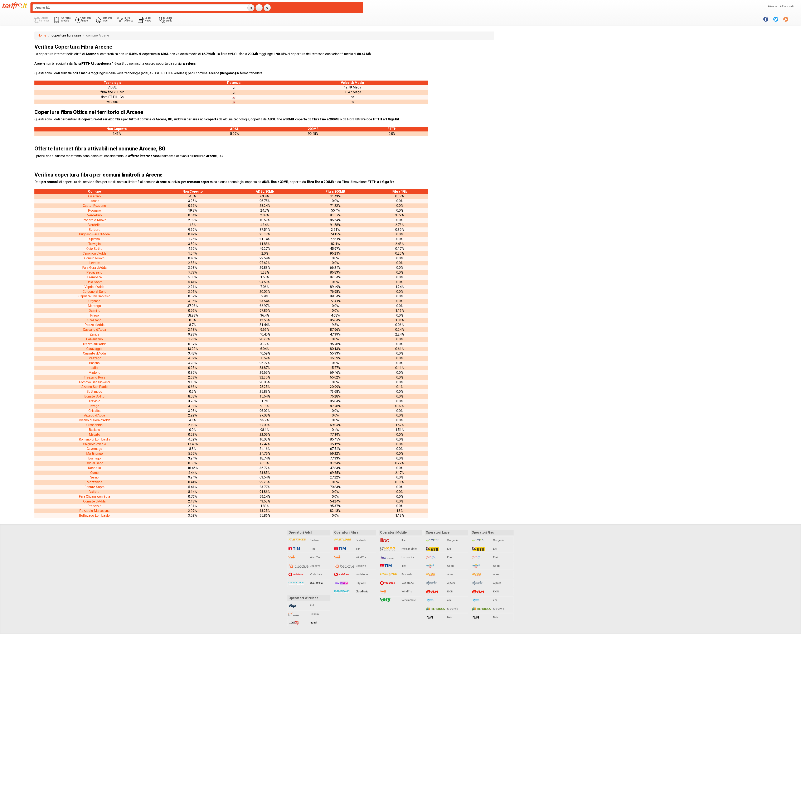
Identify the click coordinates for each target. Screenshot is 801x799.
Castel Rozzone (94, 206)
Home (42, 35)
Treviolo (94, 401)
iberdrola (452, 608)
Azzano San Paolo (94, 387)
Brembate (94, 277)
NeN (449, 617)
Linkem (314, 614)
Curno (94, 473)
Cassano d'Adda (94, 330)
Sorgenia (452, 540)
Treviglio (94, 244)
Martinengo (94, 454)
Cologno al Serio (94, 292)
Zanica (94, 334)
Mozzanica (94, 482)
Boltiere (94, 230)
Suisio (94, 477)
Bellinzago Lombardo (94, 516)
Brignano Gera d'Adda (94, 234)
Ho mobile (407, 557)
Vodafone (315, 574)
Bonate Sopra (94, 487)
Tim (312, 548)
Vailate (94, 492)
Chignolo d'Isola (94, 444)
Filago (94, 315)
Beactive (314, 565)
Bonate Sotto (94, 396)
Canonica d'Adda (94, 253)
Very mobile (408, 600)
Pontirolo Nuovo (94, 220)
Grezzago (94, 358)
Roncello (94, 468)
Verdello (94, 225)
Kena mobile (409, 548)
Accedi (774, 6)
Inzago (94, 406)
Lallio (94, 368)
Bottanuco (94, 392)
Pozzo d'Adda (94, 325)
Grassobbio (94, 425)
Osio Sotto (94, 249)
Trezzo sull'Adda (94, 344)
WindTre (314, 557)
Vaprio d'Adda (94, 287)
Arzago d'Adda (94, 415)
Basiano (94, 430)
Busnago (94, 458)
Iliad (404, 540)
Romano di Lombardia (94, 439)
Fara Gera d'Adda (94, 268)
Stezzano (94, 320)
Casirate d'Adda (94, 353)
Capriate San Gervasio (94, 296)
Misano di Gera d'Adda (94, 420)
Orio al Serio (94, 463)
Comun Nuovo (94, 258)
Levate (94, 263)
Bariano (94, 363)
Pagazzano (94, 272)
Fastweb (314, 540)
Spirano (94, 239)
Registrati (787, 6)
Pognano (94, 210)
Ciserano (94, 196)
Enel (449, 557)
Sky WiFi (360, 582)
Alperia (451, 582)
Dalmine (94, 311)
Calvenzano (94, 339)
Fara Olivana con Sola (94, 497)
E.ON (450, 591)
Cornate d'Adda (94, 501)
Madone (94, 373)
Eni (449, 548)
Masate (94, 435)
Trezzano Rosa (94, 377)
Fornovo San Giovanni (94, 382)
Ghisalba (94, 411)
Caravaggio (94, 349)
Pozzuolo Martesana (94, 511)
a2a (449, 600)
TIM (403, 565)
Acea (450, 574)
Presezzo (94, 506)
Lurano (94, 201)
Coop (450, 565)
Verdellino (94, 215)
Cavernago (94, 449)
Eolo (312, 605)
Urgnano (94, 301)
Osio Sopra (94, 282)
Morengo (94, 306)
